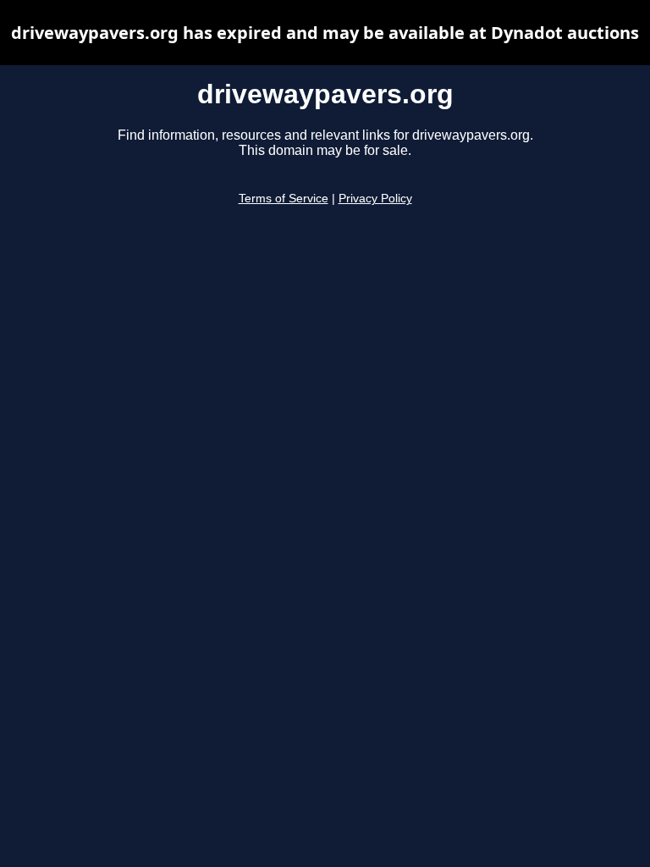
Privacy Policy (375, 198)
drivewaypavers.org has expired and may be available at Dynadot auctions (325, 32)
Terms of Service (283, 198)
